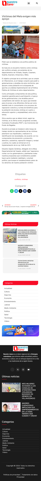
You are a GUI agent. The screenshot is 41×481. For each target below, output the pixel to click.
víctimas (25, 179)
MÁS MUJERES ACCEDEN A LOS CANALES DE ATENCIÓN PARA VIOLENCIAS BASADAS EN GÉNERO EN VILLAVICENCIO (27, 233)
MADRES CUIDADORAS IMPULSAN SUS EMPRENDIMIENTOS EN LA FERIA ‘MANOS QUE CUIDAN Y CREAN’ (27, 249)
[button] (28, 3)
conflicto (17, 179)
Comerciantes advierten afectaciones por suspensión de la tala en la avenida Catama (26, 263)
